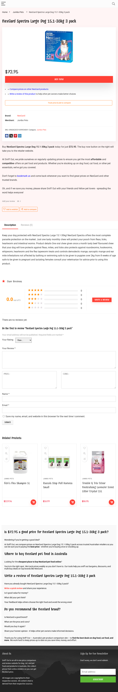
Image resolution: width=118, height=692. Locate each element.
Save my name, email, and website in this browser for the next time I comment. (45, 416)
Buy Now (59, 79)
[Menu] (3, 4)
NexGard (21, 116)
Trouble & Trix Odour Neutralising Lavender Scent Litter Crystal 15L (98, 487)
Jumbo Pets (18, 12)
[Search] (113, 4)
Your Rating (7, 339)
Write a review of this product (23, 94)
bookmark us (23, 176)
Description (10, 225)
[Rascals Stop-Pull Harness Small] (59, 462)
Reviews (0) (27, 225)
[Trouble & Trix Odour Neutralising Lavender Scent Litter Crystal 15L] (98, 462)
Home (4, 12)
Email (5, 405)
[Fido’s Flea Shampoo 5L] (20, 462)
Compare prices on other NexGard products (29, 89)
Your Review (8, 348)
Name (5, 394)
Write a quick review (13, 588)
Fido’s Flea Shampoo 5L (17, 483)
